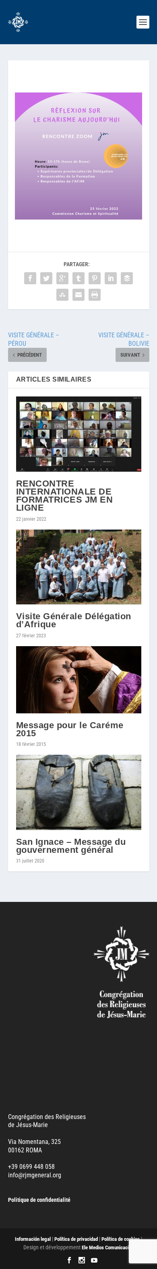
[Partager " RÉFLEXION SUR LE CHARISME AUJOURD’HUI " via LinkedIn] (111, 278)
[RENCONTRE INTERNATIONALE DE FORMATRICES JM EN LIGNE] (78, 434)
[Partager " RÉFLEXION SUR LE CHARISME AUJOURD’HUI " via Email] (78, 295)
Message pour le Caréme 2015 (70, 729)
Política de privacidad (76, 1239)
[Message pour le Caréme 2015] (78, 680)
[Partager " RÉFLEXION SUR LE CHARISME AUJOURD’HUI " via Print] (95, 295)
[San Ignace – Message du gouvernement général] (78, 792)
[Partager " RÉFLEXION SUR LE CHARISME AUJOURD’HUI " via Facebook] (30, 278)
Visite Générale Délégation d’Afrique (73, 620)
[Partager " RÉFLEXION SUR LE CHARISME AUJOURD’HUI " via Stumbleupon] (62, 295)
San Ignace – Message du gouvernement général (71, 846)
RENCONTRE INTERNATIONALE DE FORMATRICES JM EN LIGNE (64, 495)
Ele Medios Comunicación (108, 1247)
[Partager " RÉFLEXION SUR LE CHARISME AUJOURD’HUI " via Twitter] (46, 278)
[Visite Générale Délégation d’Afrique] (78, 567)
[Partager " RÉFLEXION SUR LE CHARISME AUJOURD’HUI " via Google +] (62, 278)
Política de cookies (120, 1239)
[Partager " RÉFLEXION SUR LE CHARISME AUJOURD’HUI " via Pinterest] (95, 278)
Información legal (33, 1239)
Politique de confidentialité (39, 1200)
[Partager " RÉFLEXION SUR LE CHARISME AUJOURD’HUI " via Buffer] (127, 278)
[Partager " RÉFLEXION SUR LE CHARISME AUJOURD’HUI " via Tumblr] (78, 278)
